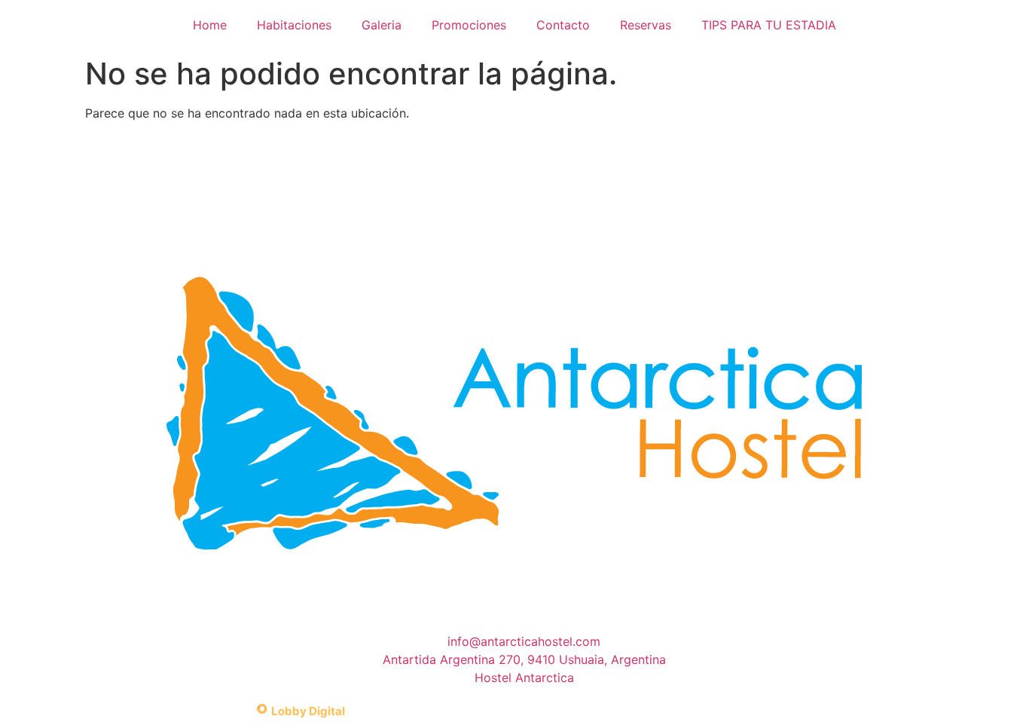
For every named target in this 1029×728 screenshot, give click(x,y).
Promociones (469, 24)
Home (210, 24)
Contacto (563, 24)
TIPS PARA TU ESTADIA (768, 24)
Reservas (645, 24)
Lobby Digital (308, 711)
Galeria (382, 24)
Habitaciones (294, 24)
